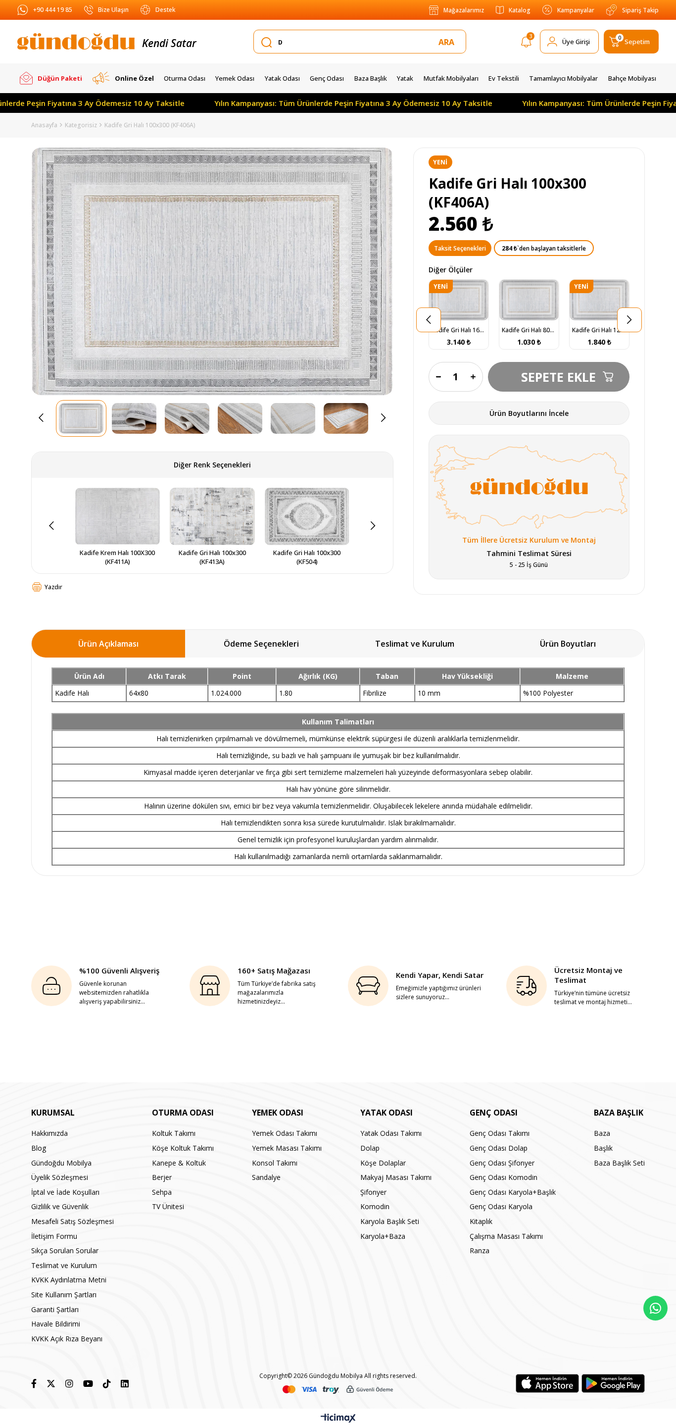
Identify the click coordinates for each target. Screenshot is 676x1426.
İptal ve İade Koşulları (65, 1192)
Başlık (603, 1148)
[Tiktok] (107, 1383)
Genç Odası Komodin (503, 1177)
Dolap (370, 1148)
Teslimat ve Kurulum (414, 643)
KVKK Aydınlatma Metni (68, 1279)
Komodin (374, 1206)
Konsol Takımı (274, 1163)
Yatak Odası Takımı (391, 1133)
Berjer (162, 1177)
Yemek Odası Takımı (284, 1133)
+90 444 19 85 (52, 9)
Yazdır (53, 587)
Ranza (479, 1250)
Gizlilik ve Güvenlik (60, 1206)
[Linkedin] (125, 1383)
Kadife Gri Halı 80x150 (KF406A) (529, 330)
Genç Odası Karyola (501, 1206)
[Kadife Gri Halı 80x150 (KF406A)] (529, 300)
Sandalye (266, 1177)
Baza (602, 1133)
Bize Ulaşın (113, 9)
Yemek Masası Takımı (287, 1148)
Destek (165, 9)
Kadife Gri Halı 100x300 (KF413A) (213, 557)
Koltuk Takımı (173, 1133)
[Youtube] (88, 1383)
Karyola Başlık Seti (389, 1221)
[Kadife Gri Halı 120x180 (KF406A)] (599, 300)
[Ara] (448, 42)
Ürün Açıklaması (108, 643)
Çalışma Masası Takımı (506, 1236)
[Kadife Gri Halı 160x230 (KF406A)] (458, 300)
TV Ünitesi (168, 1206)
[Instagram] (69, 1383)
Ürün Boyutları (568, 643)
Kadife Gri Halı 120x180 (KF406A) (599, 330)
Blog (38, 1148)
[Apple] (547, 1383)
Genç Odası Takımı (500, 1133)
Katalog (520, 10)
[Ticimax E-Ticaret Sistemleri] (338, 1419)
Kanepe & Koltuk (179, 1163)
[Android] (613, 1383)
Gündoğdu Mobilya (61, 1163)
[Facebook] (34, 1383)
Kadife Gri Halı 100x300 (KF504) (307, 557)
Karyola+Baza (382, 1236)
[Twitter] (51, 1383)
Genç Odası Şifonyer (502, 1163)
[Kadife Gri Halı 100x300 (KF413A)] (212, 517)
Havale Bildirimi (55, 1323)
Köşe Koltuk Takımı (183, 1148)
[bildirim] (526, 43)
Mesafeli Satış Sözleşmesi (72, 1221)
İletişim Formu (54, 1236)
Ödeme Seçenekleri (261, 643)
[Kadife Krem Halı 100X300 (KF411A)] (117, 517)
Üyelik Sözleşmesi (59, 1177)
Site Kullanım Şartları (64, 1294)
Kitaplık (481, 1221)
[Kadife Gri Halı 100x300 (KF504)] (307, 517)
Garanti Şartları (55, 1309)
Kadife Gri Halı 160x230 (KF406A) (459, 330)
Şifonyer (373, 1192)
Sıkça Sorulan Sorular (64, 1250)
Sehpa (162, 1192)
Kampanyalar (575, 10)
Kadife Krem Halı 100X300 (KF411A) (118, 557)
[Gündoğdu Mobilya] (76, 41)
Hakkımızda (49, 1133)
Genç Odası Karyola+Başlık (513, 1192)
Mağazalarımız (463, 10)
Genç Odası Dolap (499, 1148)
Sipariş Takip (640, 10)
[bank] (338, 1389)
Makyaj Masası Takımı (396, 1177)
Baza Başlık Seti (619, 1163)
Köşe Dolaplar (383, 1163)
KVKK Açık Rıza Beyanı (66, 1338)
